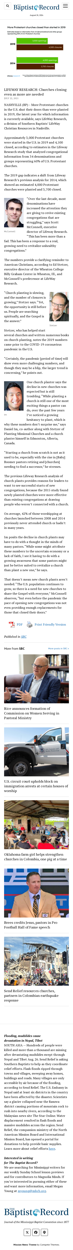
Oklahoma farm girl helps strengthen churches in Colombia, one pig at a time (35, 856)
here (52, 1148)
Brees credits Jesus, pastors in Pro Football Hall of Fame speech (30, 924)
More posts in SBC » (58, 648)
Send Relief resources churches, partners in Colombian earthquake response (31, 995)
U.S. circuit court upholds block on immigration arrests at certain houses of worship (36, 786)
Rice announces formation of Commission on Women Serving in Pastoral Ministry (31, 713)
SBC (23, 636)
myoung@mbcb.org (32, 1191)
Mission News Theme (24, 1244)
